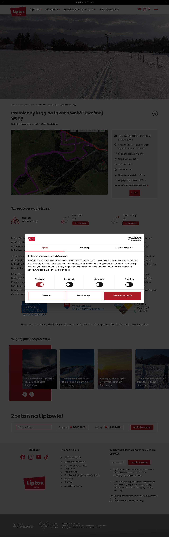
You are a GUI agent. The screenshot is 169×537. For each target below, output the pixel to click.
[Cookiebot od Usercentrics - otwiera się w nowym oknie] (129, 239)
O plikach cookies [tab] (124, 247)
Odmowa (46, 296)
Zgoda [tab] (45, 247)
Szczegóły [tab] (84, 247)
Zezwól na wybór (84, 296)
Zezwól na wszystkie (122, 296)
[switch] (69, 284)
